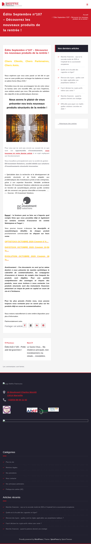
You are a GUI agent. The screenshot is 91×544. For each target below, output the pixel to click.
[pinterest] (43, 325)
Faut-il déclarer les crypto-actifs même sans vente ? (24, 523)
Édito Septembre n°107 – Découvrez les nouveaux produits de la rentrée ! (71, 18)
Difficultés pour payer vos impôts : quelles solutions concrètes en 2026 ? (72, 106)
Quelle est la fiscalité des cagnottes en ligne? (21, 512)
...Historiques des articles (67, 124)
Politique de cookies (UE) (14, 489)
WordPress (38, 539)
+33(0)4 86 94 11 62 (17, 400)
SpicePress (54, 539)
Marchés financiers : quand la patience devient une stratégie (26, 529)
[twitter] (30, 325)
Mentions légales (11, 467)
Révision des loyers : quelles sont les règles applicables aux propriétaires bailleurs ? (72, 80)
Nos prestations (11, 473)
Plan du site (10, 462)
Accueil (85, 15)
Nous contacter (11, 478)
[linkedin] (37, 325)
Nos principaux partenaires (15, 484)
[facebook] (25, 325)
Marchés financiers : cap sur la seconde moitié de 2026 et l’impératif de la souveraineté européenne (40, 507)
